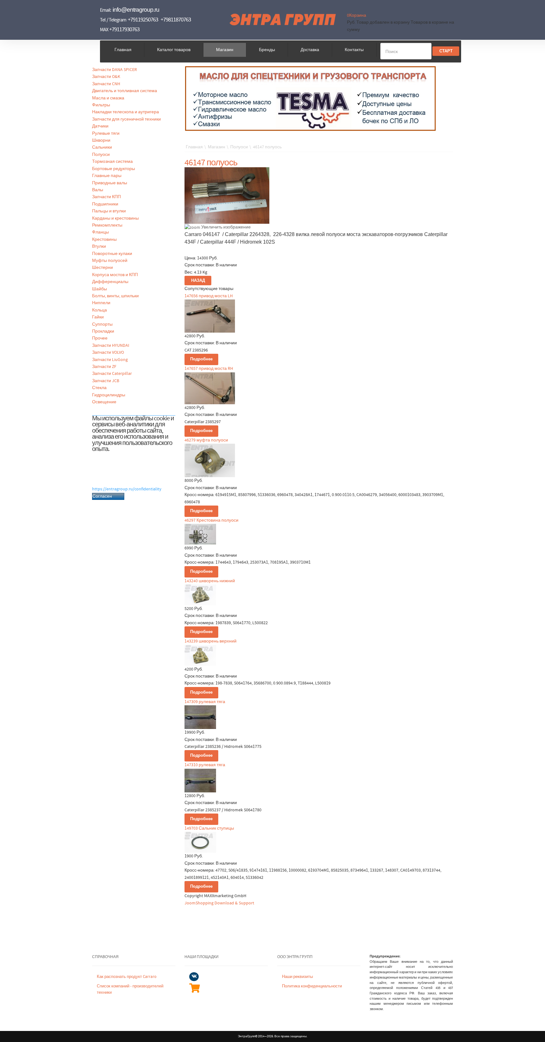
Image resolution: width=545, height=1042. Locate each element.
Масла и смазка (108, 98)
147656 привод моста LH (209, 296)
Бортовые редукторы (113, 168)
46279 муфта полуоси (206, 440)
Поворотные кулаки (112, 253)
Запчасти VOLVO (108, 352)
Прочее (100, 338)
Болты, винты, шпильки (115, 296)
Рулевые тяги (106, 133)
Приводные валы (109, 183)
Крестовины (104, 239)
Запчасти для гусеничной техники (126, 119)
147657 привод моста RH (209, 368)
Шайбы (99, 289)
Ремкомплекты (107, 225)
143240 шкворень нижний (210, 580)
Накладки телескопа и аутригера (125, 112)
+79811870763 (176, 19)
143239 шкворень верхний (211, 641)
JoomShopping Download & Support (219, 903)
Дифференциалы (110, 281)
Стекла (99, 387)
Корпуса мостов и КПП (115, 274)
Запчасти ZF (104, 366)
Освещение (104, 402)
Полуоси (101, 154)
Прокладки (103, 331)
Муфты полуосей (109, 260)
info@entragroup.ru (136, 9)
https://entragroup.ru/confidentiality (126, 489)
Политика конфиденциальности (312, 986)
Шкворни (101, 140)
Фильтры (101, 105)
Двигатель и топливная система (124, 90)
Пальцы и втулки (109, 211)
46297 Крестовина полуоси (211, 520)
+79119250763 (143, 19)
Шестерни (102, 267)
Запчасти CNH (106, 83)
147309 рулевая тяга (205, 701)
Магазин (224, 49)
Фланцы (100, 232)
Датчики (100, 126)
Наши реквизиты (297, 976)
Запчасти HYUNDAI (110, 345)
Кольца (99, 310)
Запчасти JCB (105, 380)
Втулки (99, 246)
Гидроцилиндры (108, 395)
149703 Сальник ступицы (209, 828)
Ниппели (101, 302)
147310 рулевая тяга (205, 764)
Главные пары (106, 175)
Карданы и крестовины (115, 218)
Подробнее (201, 359)
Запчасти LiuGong (110, 359)
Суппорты (102, 324)
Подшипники (105, 204)
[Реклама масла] (311, 98)
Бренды (267, 49)
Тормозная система (112, 161)
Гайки (98, 317)
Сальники (102, 147)
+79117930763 (124, 29)
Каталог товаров (173, 49)
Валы (97, 189)
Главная (123, 49)
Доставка (310, 49)
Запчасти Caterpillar (112, 373)
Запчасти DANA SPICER (114, 69)
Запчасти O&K (106, 76)
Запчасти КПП (106, 196)
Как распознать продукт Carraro (126, 976)
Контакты (354, 49)
